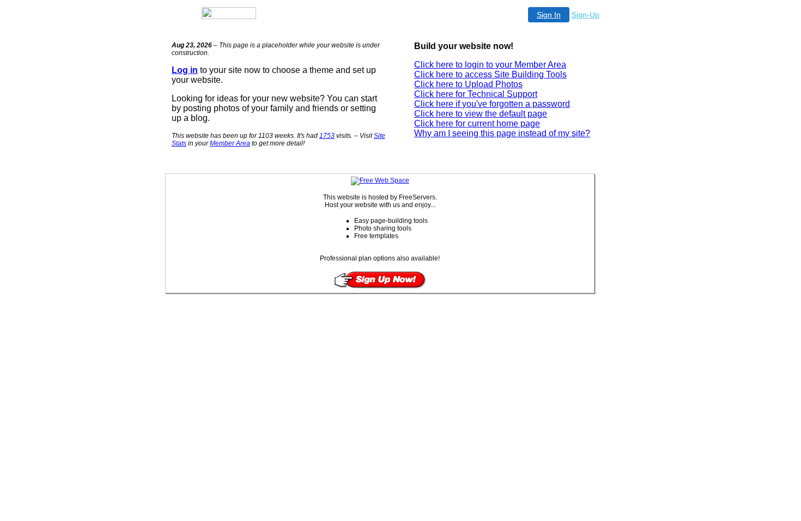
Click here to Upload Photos (468, 84)
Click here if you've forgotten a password (492, 103)
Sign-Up (585, 14)
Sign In (549, 14)
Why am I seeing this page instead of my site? (502, 133)
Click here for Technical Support (475, 94)
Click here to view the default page (480, 113)
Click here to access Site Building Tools (490, 74)
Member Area (230, 143)
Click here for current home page (477, 123)
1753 (327, 136)
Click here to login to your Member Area (490, 64)
